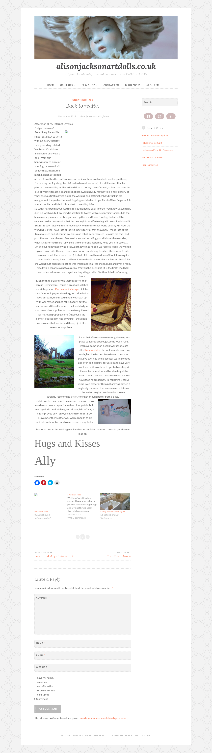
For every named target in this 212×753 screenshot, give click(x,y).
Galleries (66, 85)
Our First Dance (119, 554)
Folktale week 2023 (152, 142)
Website (41, 667)
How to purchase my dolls (155, 135)
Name (40, 643)
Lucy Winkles (92, 349)
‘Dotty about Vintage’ (67, 289)
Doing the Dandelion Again (112, 511)
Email (40, 655)
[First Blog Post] (83, 506)
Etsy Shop (88, 85)
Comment (43, 597)
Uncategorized (82, 100)
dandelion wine (41, 511)
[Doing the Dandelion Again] (115, 501)
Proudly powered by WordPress (82, 735)
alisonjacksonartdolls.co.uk (106, 66)
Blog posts (133, 85)
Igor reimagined (150, 164)
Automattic (142, 735)
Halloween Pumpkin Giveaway (157, 150)
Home (50, 85)
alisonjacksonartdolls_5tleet (94, 116)
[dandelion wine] (49, 501)
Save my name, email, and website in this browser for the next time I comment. (46, 688)
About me (152, 85)
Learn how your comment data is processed (103, 718)
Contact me (111, 85)
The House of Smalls (152, 157)
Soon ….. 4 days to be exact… (55, 554)
